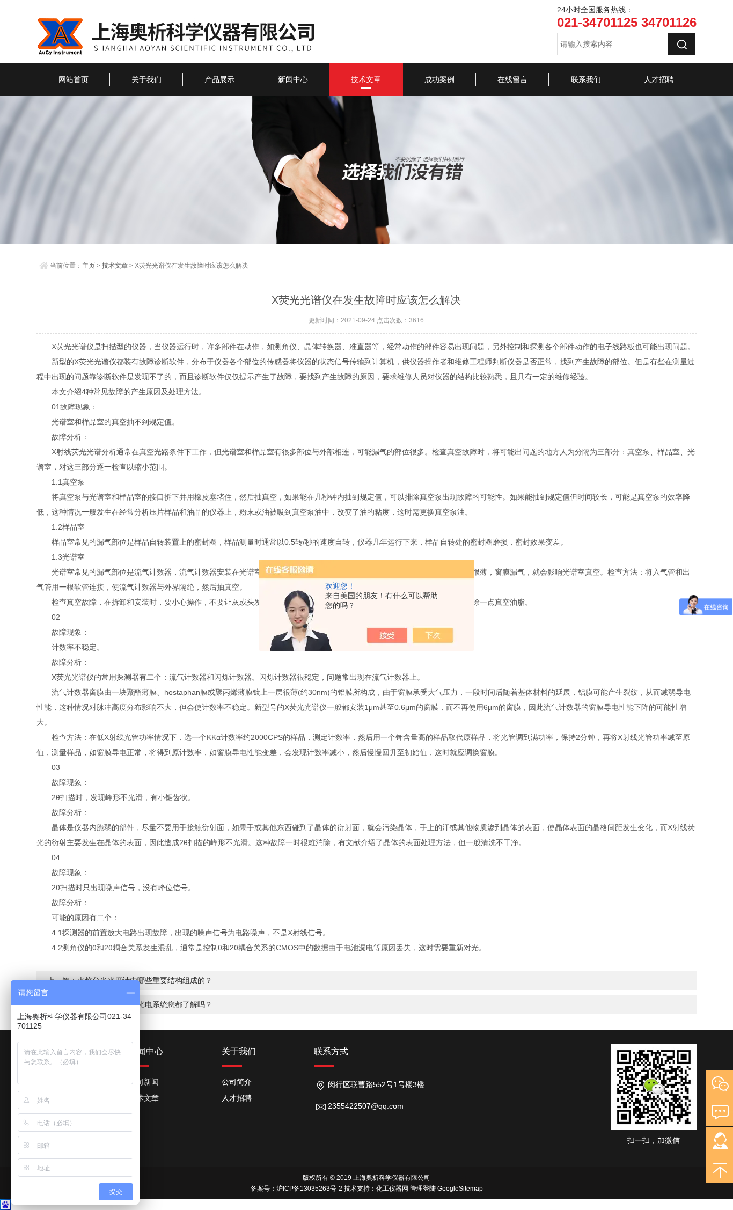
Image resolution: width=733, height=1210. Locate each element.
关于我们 (146, 79)
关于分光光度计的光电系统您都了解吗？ (144, 1004)
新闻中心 (293, 79)
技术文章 (366, 79)
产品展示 (219, 79)
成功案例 (439, 79)
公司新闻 (144, 1081)
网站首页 (73, 79)
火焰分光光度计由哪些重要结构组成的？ (144, 980)
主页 (88, 265)
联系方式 (331, 1051)
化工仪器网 (392, 1188)
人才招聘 (659, 79)
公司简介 (237, 1081)
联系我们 (586, 79)
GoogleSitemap (460, 1188)
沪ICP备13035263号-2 (309, 1188)
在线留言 (512, 79)
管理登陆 (423, 1188)
